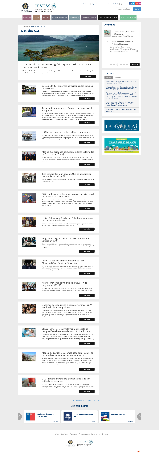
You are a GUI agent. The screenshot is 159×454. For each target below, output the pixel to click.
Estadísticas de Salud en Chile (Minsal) (45, 415)
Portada (33, 26)
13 (77, 401)
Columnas (46, 17)
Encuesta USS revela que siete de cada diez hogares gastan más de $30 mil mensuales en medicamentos (120, 103)
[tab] (108, 77)
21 (94, 401)
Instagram (139, 3)
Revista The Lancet (118, 414)
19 (90, 401)
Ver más (88, 76)
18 (88, 401)
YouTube (136, 3)
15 (81, 401)
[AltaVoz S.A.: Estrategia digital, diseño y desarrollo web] (138, 451)
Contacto (115, 4)
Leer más (135, 64)
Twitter (133, 3)
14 (79, 401)
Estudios (36, 17)
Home (57, 434)
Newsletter (73, 434)
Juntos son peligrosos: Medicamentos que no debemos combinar (121, 82)
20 (92, 401)
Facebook (130, 3)
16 (83, 401)
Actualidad (27, 17)
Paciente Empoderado (59, 17)
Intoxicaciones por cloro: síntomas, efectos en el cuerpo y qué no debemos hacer (121, 88)
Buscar (137, 9)
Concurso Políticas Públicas (108, 17)
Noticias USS (74, 17)
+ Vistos (109, 78)
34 (98, 401)
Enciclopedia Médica (89, 17)
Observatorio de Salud (128, 17)
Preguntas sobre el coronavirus (101, 4)
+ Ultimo (118, 78)
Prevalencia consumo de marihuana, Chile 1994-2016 (121, 110)
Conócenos (86, 4)
